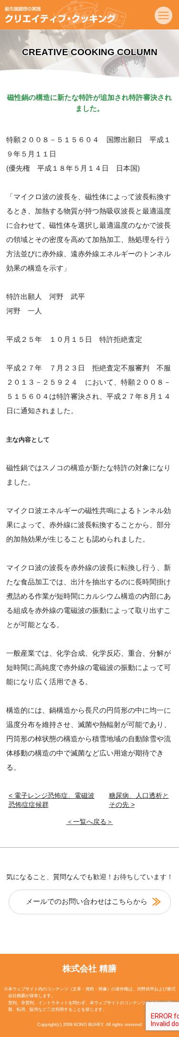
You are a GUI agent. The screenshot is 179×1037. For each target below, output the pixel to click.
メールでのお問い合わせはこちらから (86, 901)
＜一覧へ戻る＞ (89, 821)
